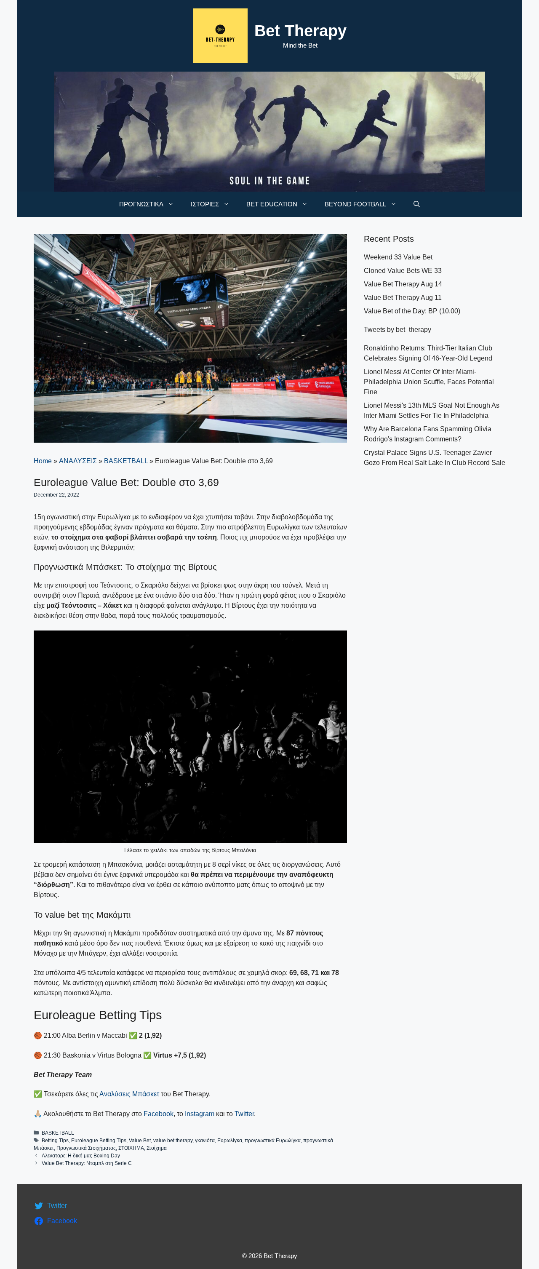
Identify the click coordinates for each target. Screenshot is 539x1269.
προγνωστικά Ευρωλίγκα (273, 1140)
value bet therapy (172, 1140)
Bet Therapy (300, 31)
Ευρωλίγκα (229, 1140)
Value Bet (140, 1140)
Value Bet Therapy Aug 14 (403, 284)
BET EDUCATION (271, 204)
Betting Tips (55, 1140)
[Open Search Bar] (416, 204)
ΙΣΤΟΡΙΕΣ (205, 204)
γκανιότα (205, 1140)
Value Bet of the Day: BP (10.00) (412, 311)
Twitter (244, 1113)
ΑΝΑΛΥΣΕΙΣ (78, 461)
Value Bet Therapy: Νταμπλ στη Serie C (87, 1163)
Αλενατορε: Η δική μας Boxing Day (81, 1156)
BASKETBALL (126, 461)
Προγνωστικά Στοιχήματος (86, 1148)
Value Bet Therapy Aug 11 (403, 297)
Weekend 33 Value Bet (398, 257)
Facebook (158, 1113)
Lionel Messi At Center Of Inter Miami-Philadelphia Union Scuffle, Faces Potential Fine (429, 381)
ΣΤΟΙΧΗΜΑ (131, 1148)
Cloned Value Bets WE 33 (403, 270)
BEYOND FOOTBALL (355, 204)
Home (43, 461)
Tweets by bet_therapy (397, 329)
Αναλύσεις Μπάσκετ (129, 1094)
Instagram (199, 1113)
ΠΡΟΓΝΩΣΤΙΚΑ (141, 204)
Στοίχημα (157, 1148)
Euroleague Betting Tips (98, 1140)
